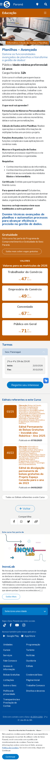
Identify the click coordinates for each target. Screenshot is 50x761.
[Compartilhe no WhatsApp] (21, 521)
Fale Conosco (10, 660)
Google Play (13, 636)
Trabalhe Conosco (35, 685)
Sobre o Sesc (10, 685)
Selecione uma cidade (16, 611)
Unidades (8, 644)
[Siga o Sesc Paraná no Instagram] (24, 625)
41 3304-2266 (36, 717)
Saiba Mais (11, 596)
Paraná (18, 4)
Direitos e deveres (35, 691)
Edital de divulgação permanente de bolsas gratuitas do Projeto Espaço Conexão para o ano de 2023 (31, 475)
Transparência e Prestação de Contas (11, 702)
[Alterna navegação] (45, 13)
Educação (9, 13)
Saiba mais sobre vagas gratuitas (22, 251)
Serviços (7, 655)
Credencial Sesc (34, 674)
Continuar (10, 756)
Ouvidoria (31, 660)
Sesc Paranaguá (13, 352)
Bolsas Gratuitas (11, 674)
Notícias (30, 655)
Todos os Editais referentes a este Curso (25, 497)
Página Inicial (33, 680)
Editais (29, 666)
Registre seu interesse (25, 385)
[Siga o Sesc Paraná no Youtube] (17, 625)
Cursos (6, 650)
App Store (30, 636)
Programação (33, 644)
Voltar (26, 508)
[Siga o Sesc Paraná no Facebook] (11, 625)
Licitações (8, 680)
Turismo (30, 650)
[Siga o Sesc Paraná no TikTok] (5, 625)
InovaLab (8, 566)
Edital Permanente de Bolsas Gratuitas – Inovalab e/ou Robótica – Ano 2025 (32, 431)
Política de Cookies (10, 748)
